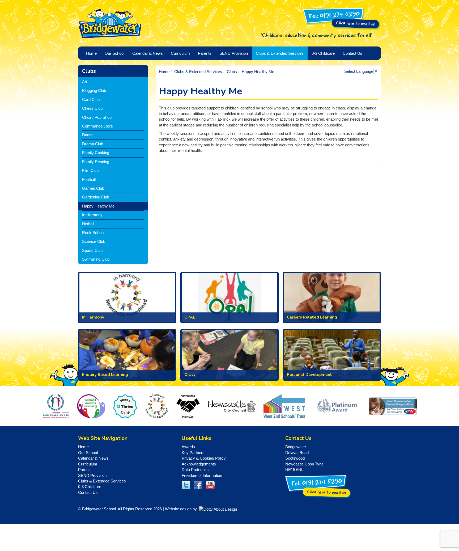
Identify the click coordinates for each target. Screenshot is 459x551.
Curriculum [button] (180, 53)
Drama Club (92, 144)
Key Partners (193, 452)
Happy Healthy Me (98, 206)
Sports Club (92, 250)
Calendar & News (93, 458)
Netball (88, 224)
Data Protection (195, 469)
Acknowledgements (199, 464)
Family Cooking (95, 152)
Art (84, 81)
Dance (88, 135)
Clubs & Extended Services (198, 71)
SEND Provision (233, 53)
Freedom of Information (202, 475)
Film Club (90, 170)
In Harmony (92, 215)
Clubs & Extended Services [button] (280, 53)
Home (164, 71)
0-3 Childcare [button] (323, 53)
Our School (88, 452)
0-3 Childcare (89, 486)
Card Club (91, 99)
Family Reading (95, 161)
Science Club (93, 241)
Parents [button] (204, 53)
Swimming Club (95, 259)
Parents (85, 469)
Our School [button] (114, 53)
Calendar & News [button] (147, 53)
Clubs (89, 71)
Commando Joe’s (97, 126)
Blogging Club (94, 90)
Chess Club (92, 108)
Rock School (93, 232)
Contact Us (352, 53)
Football (89, 179)
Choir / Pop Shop (97, 117)
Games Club (93, 188)
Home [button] (91, 53)
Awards (188, 446)
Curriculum (87, 464)
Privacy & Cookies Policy (204, 458)
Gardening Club (95, 197)
